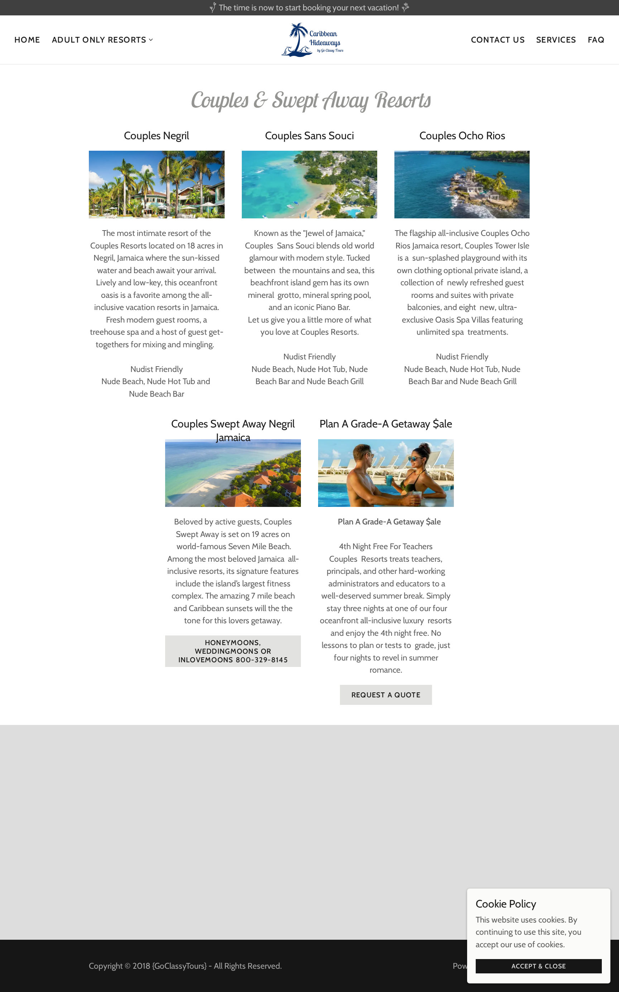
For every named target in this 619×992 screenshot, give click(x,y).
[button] (103, 39)
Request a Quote (386, 695)
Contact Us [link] (498, 40)
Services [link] (556, 40)
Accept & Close (539, 966)
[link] (309, 39)
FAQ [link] (596, 40)
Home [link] (27, 40)
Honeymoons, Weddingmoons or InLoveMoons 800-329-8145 (233, 651)
